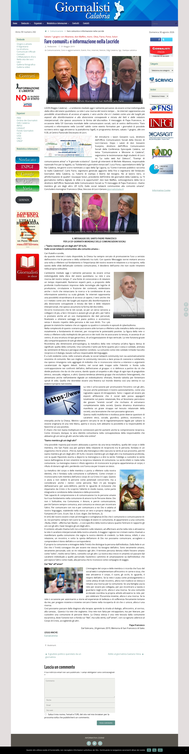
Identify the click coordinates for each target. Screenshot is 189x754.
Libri (19, 62)
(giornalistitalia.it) (115, 189)
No (154, 750)
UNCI (19, 138)
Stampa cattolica (129, 50)
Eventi (83, 50)
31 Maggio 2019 (68, 46)
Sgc (120, 50)
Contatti (21, 54)
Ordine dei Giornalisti (27, 120)
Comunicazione (56, 31)
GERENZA (24, 199)
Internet (95, 50)
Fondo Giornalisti (25, 130)
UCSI (19, 133)
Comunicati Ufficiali (26, 51)
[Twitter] (186, 309)
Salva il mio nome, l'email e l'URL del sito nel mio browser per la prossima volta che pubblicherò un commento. (76, 716)
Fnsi (89, 50)
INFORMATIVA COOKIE (94, 738)
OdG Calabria (23, 123)
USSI (19, 135)
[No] (185, 750)
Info (160, 750)
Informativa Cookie (161, 190)
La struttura (22, 49)
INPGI (19, 125)
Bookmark (51, 645)
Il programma (51, 635)
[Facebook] (186, 304)
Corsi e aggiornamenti (70, 50)
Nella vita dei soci (25, 59)
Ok (149, 750)
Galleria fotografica (26, 64)
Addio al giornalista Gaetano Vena (124, 654)
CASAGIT (21, 128)
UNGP (20, 141)
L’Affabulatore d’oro (26, 56)
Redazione (51, 46)
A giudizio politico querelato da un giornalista (63, 655)
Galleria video (23, 67)
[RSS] (186, 314)
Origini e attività (24, 44)
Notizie (102, 50)
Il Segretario (22, 46)
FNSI (19, 117)
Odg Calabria (112, 50)
